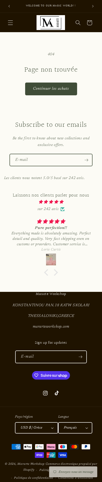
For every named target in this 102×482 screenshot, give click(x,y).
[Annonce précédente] (9, 6)
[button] (10, 22)
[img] (51, 202)
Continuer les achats (51, 89)
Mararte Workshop (30, 464)
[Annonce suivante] (93, 6)
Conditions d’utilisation (75, 478)
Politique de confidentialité (33, 478)
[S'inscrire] (86, 160)
